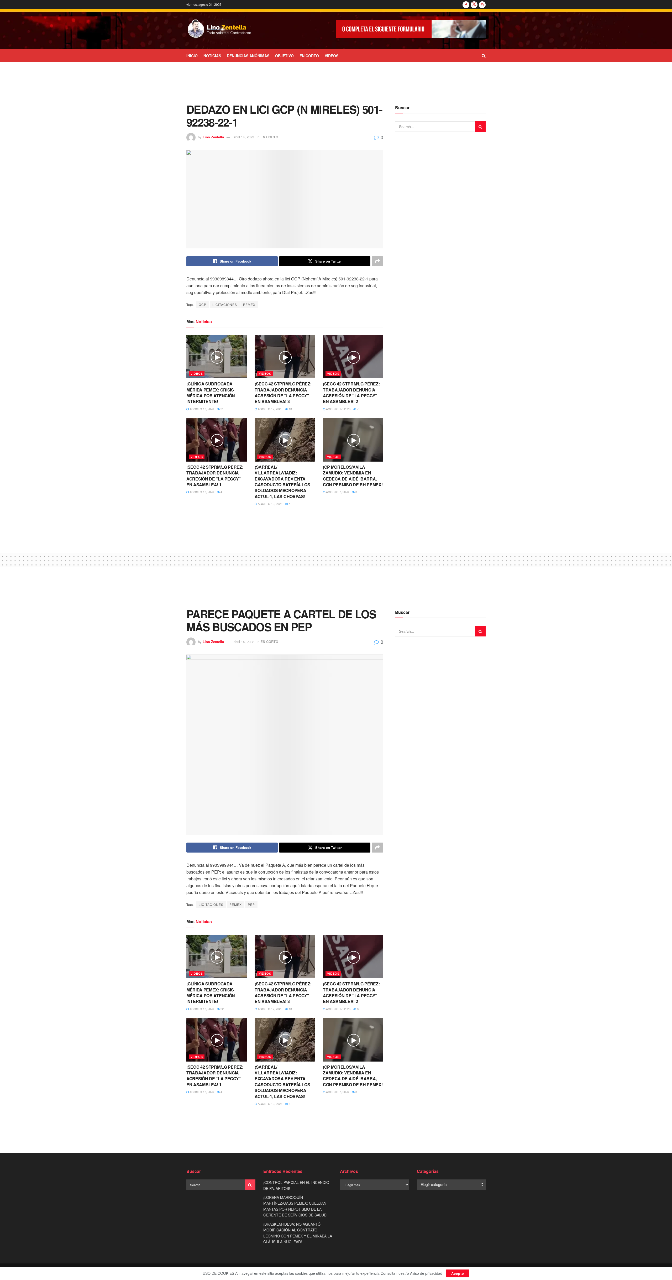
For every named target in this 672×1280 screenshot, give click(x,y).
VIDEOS (331, 55)
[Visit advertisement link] (411, 29)
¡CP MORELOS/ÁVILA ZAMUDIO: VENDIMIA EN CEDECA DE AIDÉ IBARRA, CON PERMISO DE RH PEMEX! (352, 476)
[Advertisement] (336, 82)
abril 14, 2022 (244, 136)
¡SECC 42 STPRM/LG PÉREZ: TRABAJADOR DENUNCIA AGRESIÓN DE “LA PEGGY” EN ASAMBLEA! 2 (351, 392)
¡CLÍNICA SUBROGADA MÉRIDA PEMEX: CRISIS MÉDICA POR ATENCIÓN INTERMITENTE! (210, 392)
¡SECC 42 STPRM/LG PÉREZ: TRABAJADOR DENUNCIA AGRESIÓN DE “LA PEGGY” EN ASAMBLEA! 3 (283, 392)
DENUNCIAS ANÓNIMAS (248, 55)
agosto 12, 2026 (269, 503)
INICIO (192, 55)
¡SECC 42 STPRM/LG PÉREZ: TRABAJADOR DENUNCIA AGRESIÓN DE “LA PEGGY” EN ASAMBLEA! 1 (214, 476)
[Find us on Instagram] (482, 4)
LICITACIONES (224, 304)
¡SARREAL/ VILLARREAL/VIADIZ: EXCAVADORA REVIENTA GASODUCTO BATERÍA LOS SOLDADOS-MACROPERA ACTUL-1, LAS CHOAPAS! (282, 481)
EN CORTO (309, 55)
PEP (251, 904)
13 (290, 409)
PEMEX (249, 304)
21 (222, 409)
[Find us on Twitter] (474, 4)
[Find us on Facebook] (466, 4)
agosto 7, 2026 (337, 492)
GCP (202, 304)
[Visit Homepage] (219, 29)
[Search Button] (484, 55)
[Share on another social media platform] (377, 261)
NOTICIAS (212, 55)
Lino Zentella (213, 136)
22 (222, 1009)
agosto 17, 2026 (201, 409)
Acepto (457, 1273)
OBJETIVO (284, 55)
